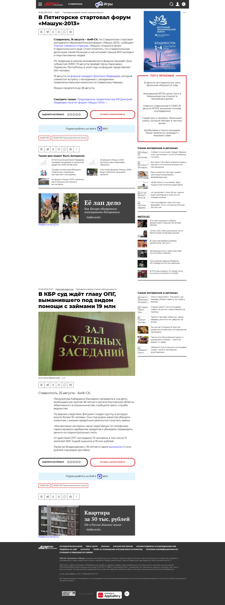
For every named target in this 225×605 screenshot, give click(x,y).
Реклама (105, 546)
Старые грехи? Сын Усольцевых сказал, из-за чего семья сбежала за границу (168, 309)
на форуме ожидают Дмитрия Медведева (93, 76)
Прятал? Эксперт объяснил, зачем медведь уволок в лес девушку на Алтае (167, 319)
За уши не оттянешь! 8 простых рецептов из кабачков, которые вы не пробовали (168, 329)
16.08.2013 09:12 (45, 12)
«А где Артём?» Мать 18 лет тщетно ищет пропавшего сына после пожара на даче (167, 194)
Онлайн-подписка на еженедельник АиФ (156, 546)
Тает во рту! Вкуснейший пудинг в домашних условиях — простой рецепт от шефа (167, 339)
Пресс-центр (92, 546)
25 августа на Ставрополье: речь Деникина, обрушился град (162, 84)
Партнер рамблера (86, 594)
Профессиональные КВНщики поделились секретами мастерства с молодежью (66, 172)
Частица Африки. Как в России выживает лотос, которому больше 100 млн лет (167, 204)
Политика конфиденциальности (162, 549)
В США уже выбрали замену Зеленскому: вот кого (163, 242)
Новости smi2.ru (48, 224)
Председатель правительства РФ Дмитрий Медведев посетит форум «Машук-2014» (93, 101)
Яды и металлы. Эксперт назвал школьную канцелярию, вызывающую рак (166, 174)
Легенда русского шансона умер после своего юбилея (165, 252)
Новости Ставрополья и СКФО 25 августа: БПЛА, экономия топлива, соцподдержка (162, 108)
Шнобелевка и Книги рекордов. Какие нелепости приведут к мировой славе (162, 133)
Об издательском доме (71, 546)
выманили (116, 446)
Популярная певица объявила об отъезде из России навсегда (165, 262)
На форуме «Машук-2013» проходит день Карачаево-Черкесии (113, 162)
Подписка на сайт (68, 549)
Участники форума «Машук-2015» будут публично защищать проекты (116, 172)
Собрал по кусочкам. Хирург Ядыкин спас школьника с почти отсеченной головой (168, 154)
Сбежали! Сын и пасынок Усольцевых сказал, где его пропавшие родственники (169, 349)
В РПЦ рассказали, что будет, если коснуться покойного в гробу (166, 272)
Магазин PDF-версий (123, 546)
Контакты (85, 549)
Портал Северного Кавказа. (71, 45)
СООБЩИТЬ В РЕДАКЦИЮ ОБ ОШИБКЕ (76, 553)
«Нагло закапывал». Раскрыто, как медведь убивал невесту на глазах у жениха (168, 299)
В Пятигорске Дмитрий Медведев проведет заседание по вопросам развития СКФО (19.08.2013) (68, 162)
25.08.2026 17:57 (45, 289)
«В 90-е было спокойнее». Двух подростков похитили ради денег (167, 183)
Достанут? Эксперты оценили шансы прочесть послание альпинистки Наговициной (168, 164)
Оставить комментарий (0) (112, 114)
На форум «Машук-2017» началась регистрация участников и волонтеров (68, 181)
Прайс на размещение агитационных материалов (117, 549)
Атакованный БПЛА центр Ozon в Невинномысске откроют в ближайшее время (162, 96)
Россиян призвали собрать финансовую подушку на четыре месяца (165, 223)
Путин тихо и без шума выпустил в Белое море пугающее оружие (166, 232)
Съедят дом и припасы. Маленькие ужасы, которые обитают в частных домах (162, 121)
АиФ (63, 378)
